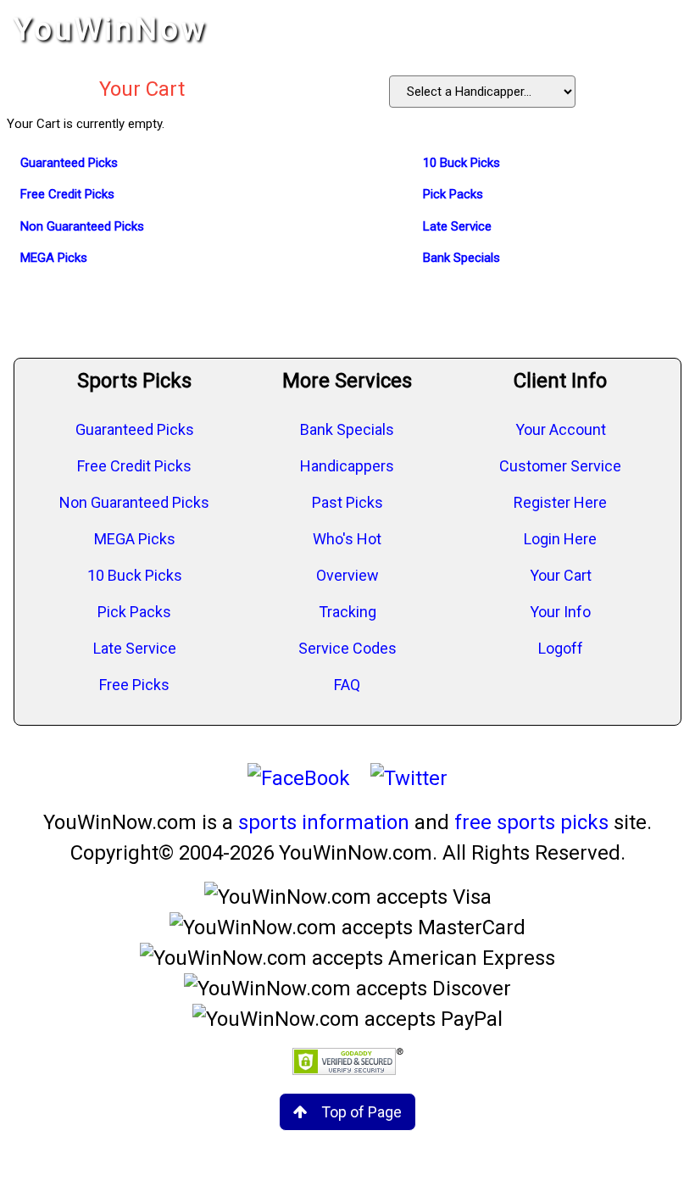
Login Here (560, 539)
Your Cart (561, 575)
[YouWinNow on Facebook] (298, 778)
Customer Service (560, 466)
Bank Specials (347, 429)
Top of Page (361, 1112)
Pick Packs (134, 612)
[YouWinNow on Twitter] (409, 778)
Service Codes (347, 648)
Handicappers (347, 466)
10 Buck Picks (134, 575)
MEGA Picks (134, 539)
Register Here (560, 502)
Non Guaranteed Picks (134, 502)
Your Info (560, 612)
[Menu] (664, 29)
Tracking (347, 612)
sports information (323, 822)
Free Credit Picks (134, 466)
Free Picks (134, 684)
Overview (347, 575)
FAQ (347, 684)
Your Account (560, 429)
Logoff (560, 648)
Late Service (134, 648)
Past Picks (347, 502)
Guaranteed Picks (134, 429)
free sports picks (531, 822)
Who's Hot (347, 539)
